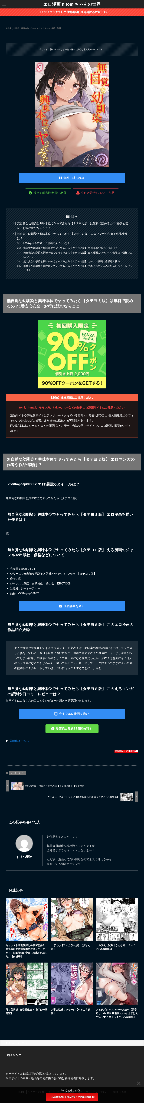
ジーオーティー (17, 773)
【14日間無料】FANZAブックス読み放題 (70, 1096)
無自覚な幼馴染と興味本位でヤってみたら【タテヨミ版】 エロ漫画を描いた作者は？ (70, 248)
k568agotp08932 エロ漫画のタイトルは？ (46, 243)
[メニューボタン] (4, 4)
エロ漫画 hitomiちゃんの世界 (72, 4)
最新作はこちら (19, 740)
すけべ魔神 (24, 857)
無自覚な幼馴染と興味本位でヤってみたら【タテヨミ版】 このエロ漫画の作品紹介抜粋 (71, 261)
